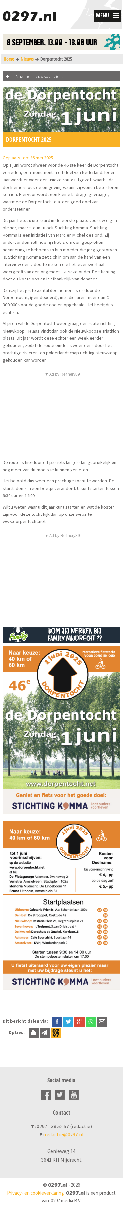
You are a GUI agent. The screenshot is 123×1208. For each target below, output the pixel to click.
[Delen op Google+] (79, 1021)
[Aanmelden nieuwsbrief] (45, 1032)
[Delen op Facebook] (57, 1021)
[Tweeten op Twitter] (68, 1021)
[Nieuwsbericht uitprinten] (34, 1032)
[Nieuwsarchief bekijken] (56, 1032)
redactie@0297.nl (64, 1134)
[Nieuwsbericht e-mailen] (102, 1021)
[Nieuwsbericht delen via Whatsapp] (91, 1022)
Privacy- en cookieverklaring (35, 1193)
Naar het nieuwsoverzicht (39, 76)
